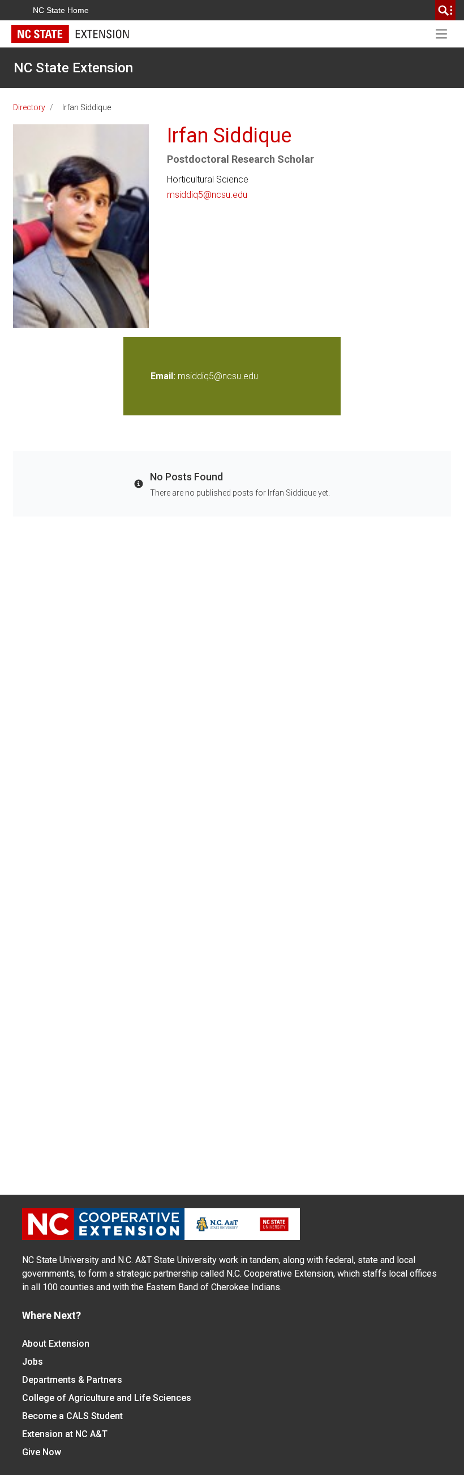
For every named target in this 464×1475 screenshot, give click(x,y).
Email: (164, 376)
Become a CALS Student (72, 1416)
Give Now (41, 1452)
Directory (29, 107)
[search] (445, 10)
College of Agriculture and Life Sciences (106, 1397)
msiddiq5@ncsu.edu (207, 194)
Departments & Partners (72, 1379)
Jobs (32, 1361)
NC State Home (61, 10)
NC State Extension (73, 68)
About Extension (55, 1343)
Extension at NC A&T (65, 1434)
